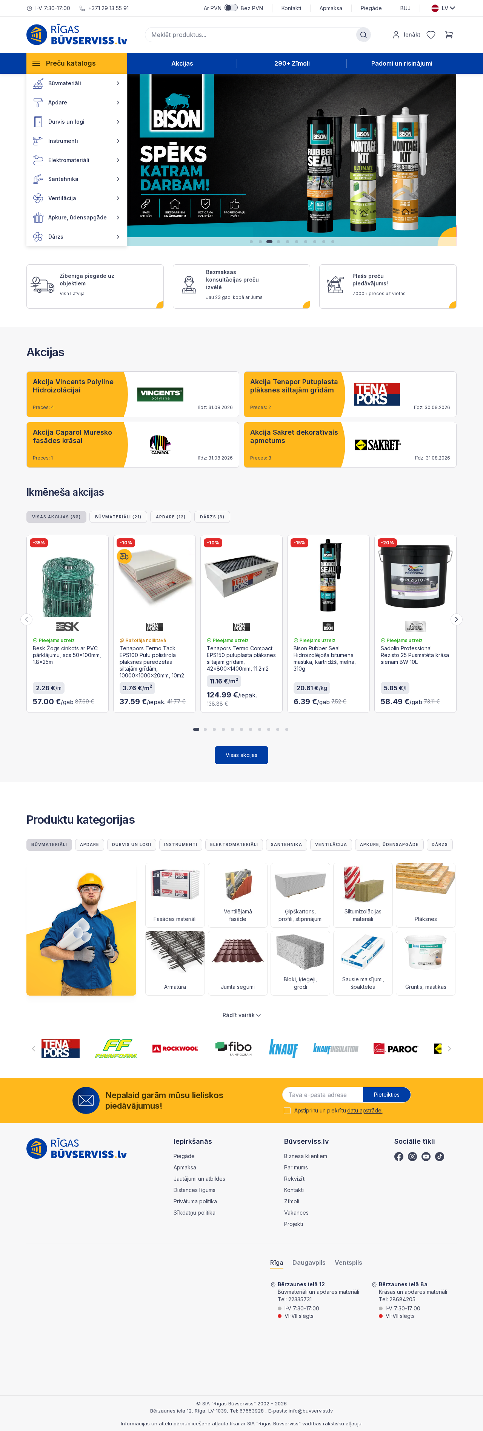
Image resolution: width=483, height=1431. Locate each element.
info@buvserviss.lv (311, 1411)
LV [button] (445, 8)
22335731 (300, 1299)
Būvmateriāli (49, 844)
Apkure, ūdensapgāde (389, 844)
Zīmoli (291, 1201)
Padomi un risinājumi (401, 63)
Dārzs (440, 844)
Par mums (296, 1167)
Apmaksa (331, 8)
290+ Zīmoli (292, 63)
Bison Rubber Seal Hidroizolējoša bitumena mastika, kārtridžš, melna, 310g (325, 658)
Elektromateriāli (234, 844)
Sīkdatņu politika (194, 1212)
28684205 (402, 1299)
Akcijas (182, 63)
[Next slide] (457, 619)
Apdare (89, 844)
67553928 (252, 1411)
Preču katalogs (71, 63)
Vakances (296, 1212)
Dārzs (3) (212, 516)
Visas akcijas (241, 755)
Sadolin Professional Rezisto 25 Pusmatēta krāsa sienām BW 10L (415, 655)
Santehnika (286, 844)
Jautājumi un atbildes (199, 1178)
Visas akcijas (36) (56, 516)
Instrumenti (180, 844)
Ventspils (348, 1262)
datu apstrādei (364, 1110)
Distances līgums (194, 1190)
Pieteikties (387, 1094)
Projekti (293, 1224)
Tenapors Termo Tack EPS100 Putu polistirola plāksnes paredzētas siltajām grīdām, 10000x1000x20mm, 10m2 (152, 662)
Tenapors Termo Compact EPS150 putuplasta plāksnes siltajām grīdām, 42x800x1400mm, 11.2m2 (241, 658)
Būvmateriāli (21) (118, 516)
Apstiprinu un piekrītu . (339, 1111)
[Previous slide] (26, 619)
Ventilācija (331, 844)
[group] (132, 394)
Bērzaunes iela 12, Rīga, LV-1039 (188, 1411)
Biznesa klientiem (305, 1156)
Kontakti (291, 8)
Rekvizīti (295, 1178)
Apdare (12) (171, 516)
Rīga (276, 1262)
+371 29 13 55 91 (108, 8)
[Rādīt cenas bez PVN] (231, 7)
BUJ (405, 8)
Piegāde (371, 8)
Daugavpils (309, 1262)
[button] (136, 160)
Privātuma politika (195, 1201)
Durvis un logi (131, 844)
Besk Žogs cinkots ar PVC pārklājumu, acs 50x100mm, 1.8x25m (67, 655)
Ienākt (412, 34)
